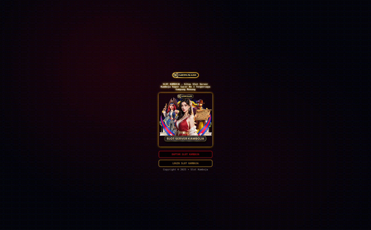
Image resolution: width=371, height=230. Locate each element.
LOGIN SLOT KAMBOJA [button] (185, 163)
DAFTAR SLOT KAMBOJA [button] (185, 154)
